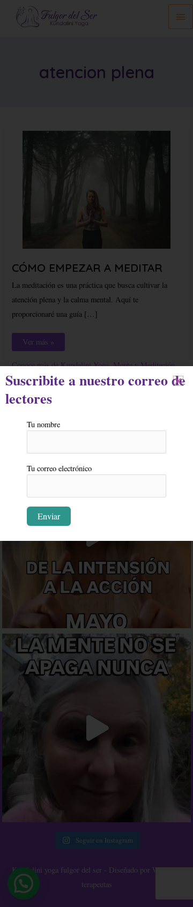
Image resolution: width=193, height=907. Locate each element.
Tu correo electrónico (59, 468)
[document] (96, 453)
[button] (178, 381)
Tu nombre (43, 424)
